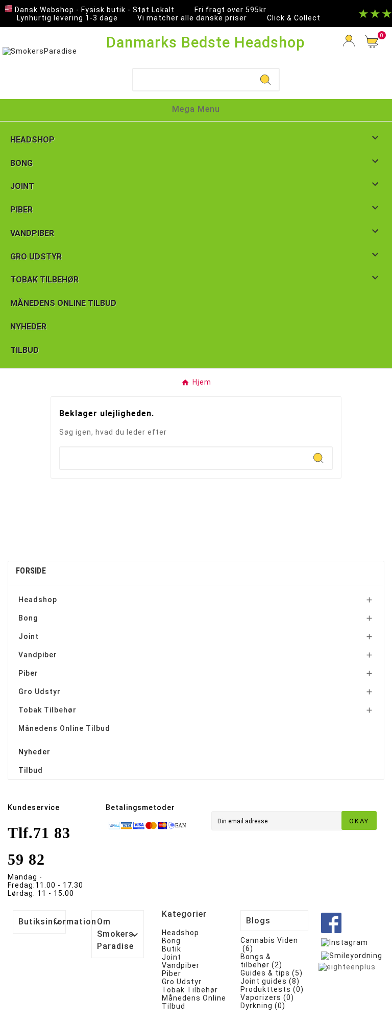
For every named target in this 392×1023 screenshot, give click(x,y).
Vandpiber (37, 655)
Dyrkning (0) (262, 1006)
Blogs (258, 920)
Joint (28, 636)
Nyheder (34, 752)
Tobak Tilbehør (47, 710)
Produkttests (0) (272, 989)
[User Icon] (349, 40)
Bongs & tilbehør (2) (261, 961)
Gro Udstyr (39, 691)
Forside (31, 571)
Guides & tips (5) (271, 973)
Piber (28, 673)
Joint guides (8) (270, 981)
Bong (28, 618)
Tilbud (30, 770)
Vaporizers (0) (267, 997)
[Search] (265, 79)
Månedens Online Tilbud (64, 728)
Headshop (37, 600)
